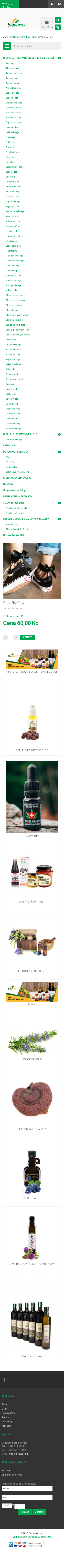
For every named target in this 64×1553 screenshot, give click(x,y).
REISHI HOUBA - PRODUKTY (17, 496)
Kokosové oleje (13, 221)
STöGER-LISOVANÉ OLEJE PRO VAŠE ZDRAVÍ (26, 519)
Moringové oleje (13, 285)
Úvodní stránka (21, 37)
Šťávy (8, 457)
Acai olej (10, 63)
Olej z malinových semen (17, 315)
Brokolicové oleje (14, 103)
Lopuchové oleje (13, 246)
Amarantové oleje (14, 73)
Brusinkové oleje (13, 112)
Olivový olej (11, 339)
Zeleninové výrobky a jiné (17, 472)
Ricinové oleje (12, 374)
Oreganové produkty (14, 490)
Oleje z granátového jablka (18, 330)
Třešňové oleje (13, 418)
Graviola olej (11, 172)
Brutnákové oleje (13, 117)
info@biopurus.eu (18, 1453)
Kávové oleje (12, 216)
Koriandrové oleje (14, 226)
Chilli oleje (10, 142)
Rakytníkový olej (13, 364)
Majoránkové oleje (14, 256)
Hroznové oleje (13, 191)
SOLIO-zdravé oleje (13, 502)
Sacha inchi (11, 394)
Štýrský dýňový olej (13, 535)
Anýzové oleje (12, 78)
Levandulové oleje (14, 236)
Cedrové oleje (12, 127)
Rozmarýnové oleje (15, 379)
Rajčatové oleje (13, 359)
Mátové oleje (12, 270)
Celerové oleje (12, 132)
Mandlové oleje (13, 265)
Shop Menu (47, 27)
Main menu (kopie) (9, 6)
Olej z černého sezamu (16, 300)
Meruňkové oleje (13, 280)
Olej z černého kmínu (15, 295)
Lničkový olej (12, 241)
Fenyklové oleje (13, 152)
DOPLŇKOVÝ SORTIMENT (16, 451)
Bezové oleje (12, 98)
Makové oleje (12, 524)
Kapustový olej (13, 206)
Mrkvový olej (11, 290)
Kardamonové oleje (15, 211)
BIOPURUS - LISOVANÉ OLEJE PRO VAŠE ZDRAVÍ (28, 58)
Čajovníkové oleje (14, 122)
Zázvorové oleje (13, 428)
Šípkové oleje (12, 404)
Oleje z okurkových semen (18, 334)
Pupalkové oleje (13, 354)
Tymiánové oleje (13, 423)
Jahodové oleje (13, 196)
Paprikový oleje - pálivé (16, 513)
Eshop (34, 37)
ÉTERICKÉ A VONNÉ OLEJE (17, 477)
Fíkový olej (11, 157)
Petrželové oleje (13, 349)
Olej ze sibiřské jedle (15, 325)
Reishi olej (10, 369)
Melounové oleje (13, 275)
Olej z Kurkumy (13, 310)
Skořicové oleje (13, 408)
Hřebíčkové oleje (13, 186)
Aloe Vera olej (12, 68)
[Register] (60, 4)
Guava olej (11, 177)
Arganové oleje (13, 83)
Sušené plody (12, 467)
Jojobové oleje (13, 201)
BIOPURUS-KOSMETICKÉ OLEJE (20, 434)
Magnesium (11, 251)
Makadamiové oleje (15, 260)
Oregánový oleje (13, 344)
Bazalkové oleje (13, 93)
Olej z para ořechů (14, 320)
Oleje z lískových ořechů (17, 529)
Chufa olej (10, 147)
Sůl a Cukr (10, 462)
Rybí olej (10, 384)
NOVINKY (8, 484)
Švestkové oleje (13, 413)
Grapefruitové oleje (15, 167)
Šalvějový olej (12, 399)
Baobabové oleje (14, 439)
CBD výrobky (10, 445)
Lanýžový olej (12, 231)
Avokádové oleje (13, 88)
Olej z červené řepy (14, 305)
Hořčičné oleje (12, 181)
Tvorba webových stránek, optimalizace (32, 1537)
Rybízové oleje (13, 389)
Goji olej (9, 162)
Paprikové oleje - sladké (16, 508)
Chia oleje (10, 137)
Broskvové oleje (13, 107)
